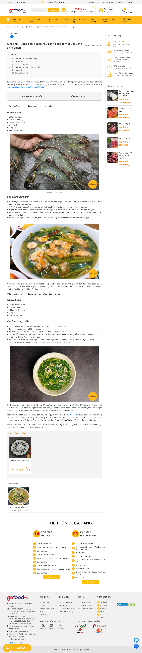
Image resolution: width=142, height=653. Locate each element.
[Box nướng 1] (112, 128)
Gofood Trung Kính (45, 555)
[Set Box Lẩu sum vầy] (112, 112)
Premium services (84, 602)
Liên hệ (42, 605)
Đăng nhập (108, 12)
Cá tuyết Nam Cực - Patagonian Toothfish (126, 93)
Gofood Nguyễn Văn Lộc (47, 566)
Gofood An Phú (82, 569)
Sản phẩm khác (127, 20)
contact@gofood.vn (21, 631)
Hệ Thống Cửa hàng (71, 523)
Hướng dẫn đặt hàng (66, 608)
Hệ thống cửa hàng (18, 2)
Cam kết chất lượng (66, 611)
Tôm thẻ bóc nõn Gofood (19, 461)
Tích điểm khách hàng (86, 608)
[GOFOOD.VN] (17, 10)
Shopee (102, 618)
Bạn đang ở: (54, 2)
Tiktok (102, 611)
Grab (101, 614)
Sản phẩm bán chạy (115, 86)
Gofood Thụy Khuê (45, 544)
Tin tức (131, 2)
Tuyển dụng (44, 614)
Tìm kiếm (53, 10)
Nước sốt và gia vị (80, 20)
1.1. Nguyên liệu (17, 61)
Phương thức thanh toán (113, 2)
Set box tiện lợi (53, 20)
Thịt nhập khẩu (17, 20)
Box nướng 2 (124, 138)
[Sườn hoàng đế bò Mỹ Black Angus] (112, 157)
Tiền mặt (51, 628)
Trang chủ (10, 27)
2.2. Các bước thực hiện (20, 73)
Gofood (73, 415)
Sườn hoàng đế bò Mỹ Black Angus (125, 155)
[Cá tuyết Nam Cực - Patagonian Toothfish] (112, 95)
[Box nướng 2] (112, 142)
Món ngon (21, 27)
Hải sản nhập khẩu (34, 20)
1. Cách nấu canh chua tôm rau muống (23, 58)
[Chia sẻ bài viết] (12, 37)
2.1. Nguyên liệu (17, 70)
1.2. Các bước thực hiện (20, 64)
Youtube (103, 608)
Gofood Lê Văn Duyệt (85, 556)
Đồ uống (93, 20)
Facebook (103, 602)
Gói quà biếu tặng (84, 605)
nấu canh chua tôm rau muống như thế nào (25, 87)
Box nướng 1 (124, 123)
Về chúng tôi (94, 2)
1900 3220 (80, 8)
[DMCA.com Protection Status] (131, 604)
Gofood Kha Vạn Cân (84, 544)
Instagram (103, 605)
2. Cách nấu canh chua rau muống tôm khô (24, 67)
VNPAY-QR (43, 628)
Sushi (66, 19)
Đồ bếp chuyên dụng (108, 20)
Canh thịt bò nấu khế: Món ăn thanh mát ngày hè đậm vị (18, 510)
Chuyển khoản (60, 628)
